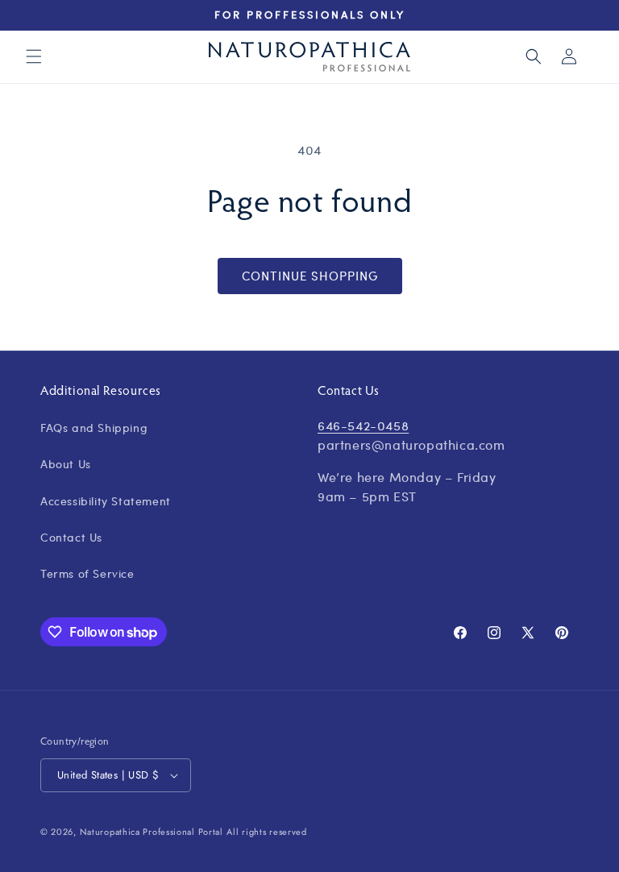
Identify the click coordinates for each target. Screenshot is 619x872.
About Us (65, 463)
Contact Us (71, 537)
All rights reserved (266, 831)
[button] (34, 56)
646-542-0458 (363, 425)
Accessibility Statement (105, 500)
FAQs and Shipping (93, 427)
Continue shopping (310, 275)
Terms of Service (87, 573)
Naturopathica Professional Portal (151, 831)
